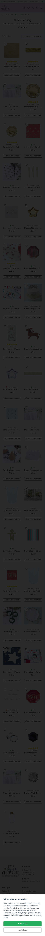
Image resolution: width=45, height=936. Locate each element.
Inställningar (22, 930)
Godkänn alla (22, 924)
